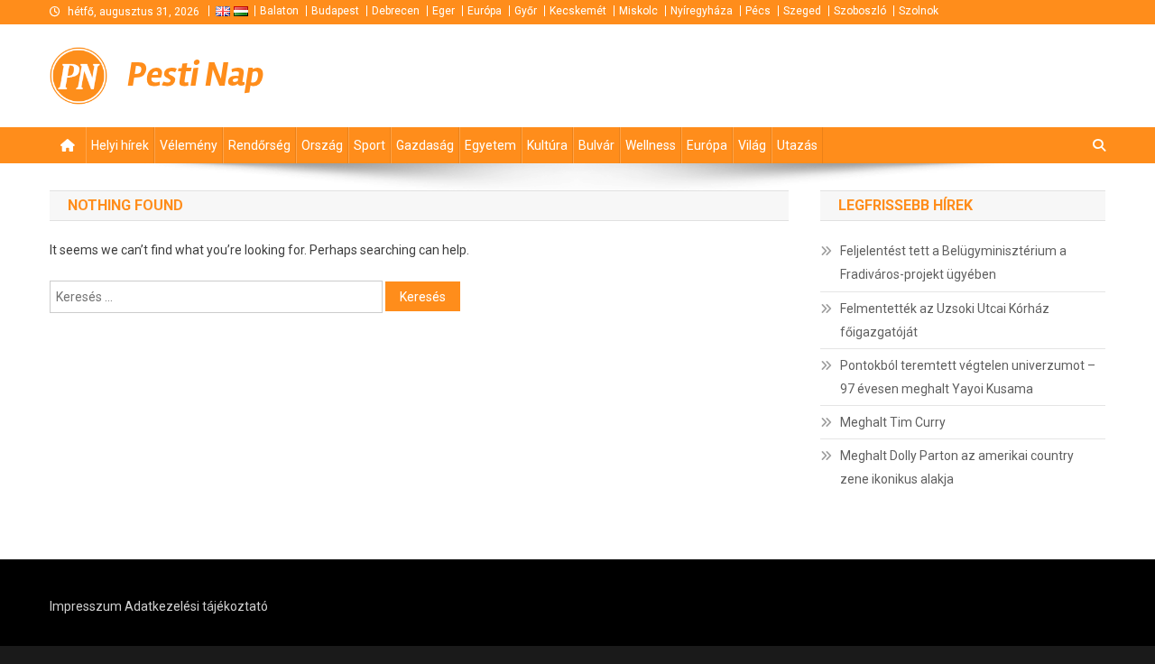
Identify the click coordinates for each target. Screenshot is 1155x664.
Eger (443, 11)
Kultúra (547, 145)
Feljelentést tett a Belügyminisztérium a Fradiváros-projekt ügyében (953, 262)
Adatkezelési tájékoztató (196, 606)
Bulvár (596, 145)
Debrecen (396, 11)
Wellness (650, 145)
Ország (322, 145)
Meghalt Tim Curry (893, 422)
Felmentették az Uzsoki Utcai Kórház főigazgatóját (944, 320)
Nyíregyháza (701, 11)
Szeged (802, 11)
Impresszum (86, 606)
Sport (369, 145)
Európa (484, 11)
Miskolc (638, 11)
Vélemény (188, 145)
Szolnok (918, 11)
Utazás (797, 145)
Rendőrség (259, 145)
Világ (752, 145)
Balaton (279, 11)
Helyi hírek (120, 145)
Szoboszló (860, 11)
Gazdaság (425, 145)
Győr (525, 11)
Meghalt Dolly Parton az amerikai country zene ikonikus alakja (957, 467)
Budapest (335, 11)
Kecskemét (578, 11)
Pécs (758, 11)
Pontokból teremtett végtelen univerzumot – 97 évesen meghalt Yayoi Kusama (967, 377)
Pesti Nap (195, 74)
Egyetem (490, 145)
